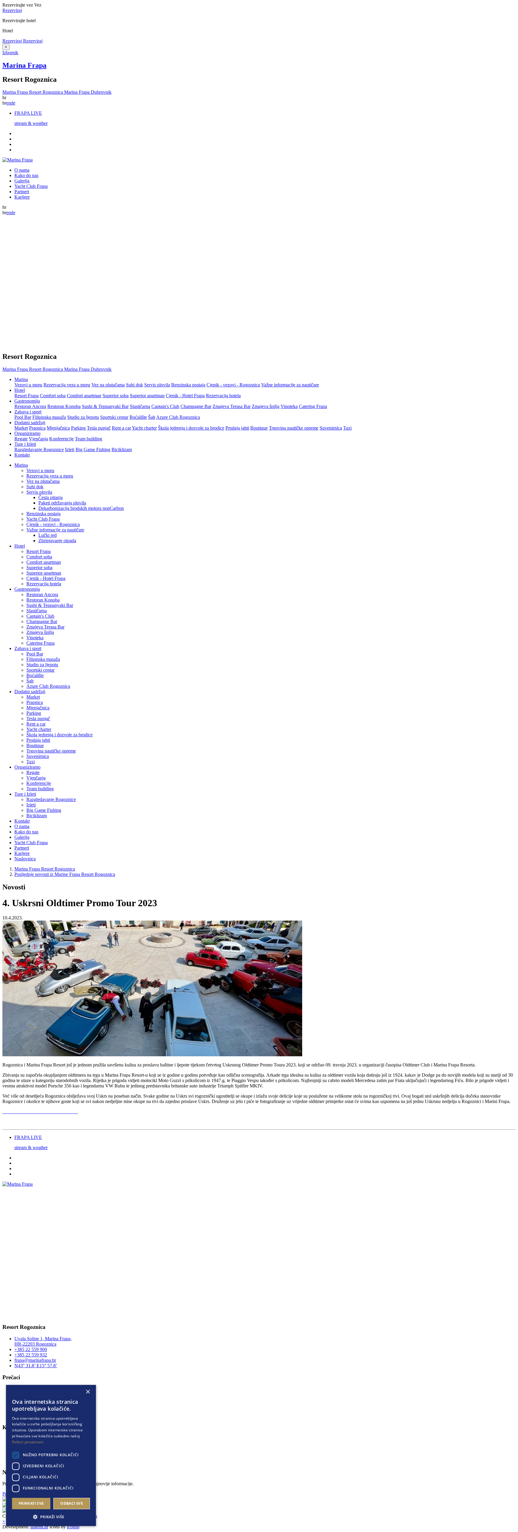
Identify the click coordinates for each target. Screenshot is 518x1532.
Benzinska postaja (188, 384)
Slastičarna (140, 406)
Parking (78, 427)
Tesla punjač (99, 427)
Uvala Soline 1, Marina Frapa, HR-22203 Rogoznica (43, 1341)
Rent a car (121, 427)
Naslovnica (25, 858)
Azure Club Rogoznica (178, 417)
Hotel (19, 546)
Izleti (69, 449)
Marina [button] (21, 379)
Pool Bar (22, 417)
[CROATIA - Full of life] (4, 1499)
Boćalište (138, 417)
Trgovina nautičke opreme (293, 427)
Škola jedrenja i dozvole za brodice (191, 427)
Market (21, 427)
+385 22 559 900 (30, 1349)
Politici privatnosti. (28, 1442)
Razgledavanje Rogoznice (39, 449)
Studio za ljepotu (83, 417)
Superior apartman (147, 395)
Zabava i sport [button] (27, 411)
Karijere (22, 197)
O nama (21, 170)
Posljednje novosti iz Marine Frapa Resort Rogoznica (64, 874)
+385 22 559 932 (30, 1354)
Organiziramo (27, 767)
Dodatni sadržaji (29, 691)
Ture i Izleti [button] (25, 444)
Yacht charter (144, 427)
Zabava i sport (27, 648)
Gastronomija (27, 589)
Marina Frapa (24, 65)
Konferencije (61, 438)
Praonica (37, 427)
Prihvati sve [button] (31, 1503)
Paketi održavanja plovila (62, 502)
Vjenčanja (38, 438)
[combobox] (79, 1392)
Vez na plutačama (108, 384)
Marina (21, 465)
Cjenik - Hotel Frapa (185, 395)
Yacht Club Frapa (31, 186)
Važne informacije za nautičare (290, 384)
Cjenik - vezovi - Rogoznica (233, 384)
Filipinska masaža (49, 417)
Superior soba (116, 395)
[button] (51, 1516)
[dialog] (51, 1455)
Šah (151, 417)
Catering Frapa (313, 406)
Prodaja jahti (237, 427)
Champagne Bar (195, 406)
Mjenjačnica (58, 427)
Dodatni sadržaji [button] (29, 422)
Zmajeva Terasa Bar (232, 406)
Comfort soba (53, 395)
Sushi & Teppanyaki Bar (105, 406)
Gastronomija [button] (27, 401)
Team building (88, 438)
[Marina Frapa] (17, 159)
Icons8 (73, 1526)
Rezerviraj (12, 10)
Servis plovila (157, 384)
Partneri (21, 191)
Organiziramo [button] (27, 433)
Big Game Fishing (93, 449)
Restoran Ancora (30, 406)
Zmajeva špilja (265, 406)
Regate (21, 438)
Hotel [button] (19, 390)
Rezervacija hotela (223, 395)
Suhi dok (134, 384)
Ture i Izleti (25, 794)
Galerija (21, 180)
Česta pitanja (50, 497)
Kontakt (22, 454)
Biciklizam (122, 449)
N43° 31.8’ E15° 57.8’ (35, 1365)
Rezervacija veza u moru (66, 384)
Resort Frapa (26, 395)
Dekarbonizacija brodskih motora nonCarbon (81, 508)
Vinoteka (289, 406)
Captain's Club (165, 406)
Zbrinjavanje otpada (57, 540)
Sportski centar (114, 417)
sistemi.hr (39, 1526)
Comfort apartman (84, 395)
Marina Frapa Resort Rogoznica (44, 868)
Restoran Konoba (64, 406)
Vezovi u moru (28, 384)
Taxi (347, 427)
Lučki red (47, 535)
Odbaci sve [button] (71, 1503)
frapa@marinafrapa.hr (35, 1360)
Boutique (259, 427)
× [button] (87, 1392)
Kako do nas (26, 175)
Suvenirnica (331, 427)
